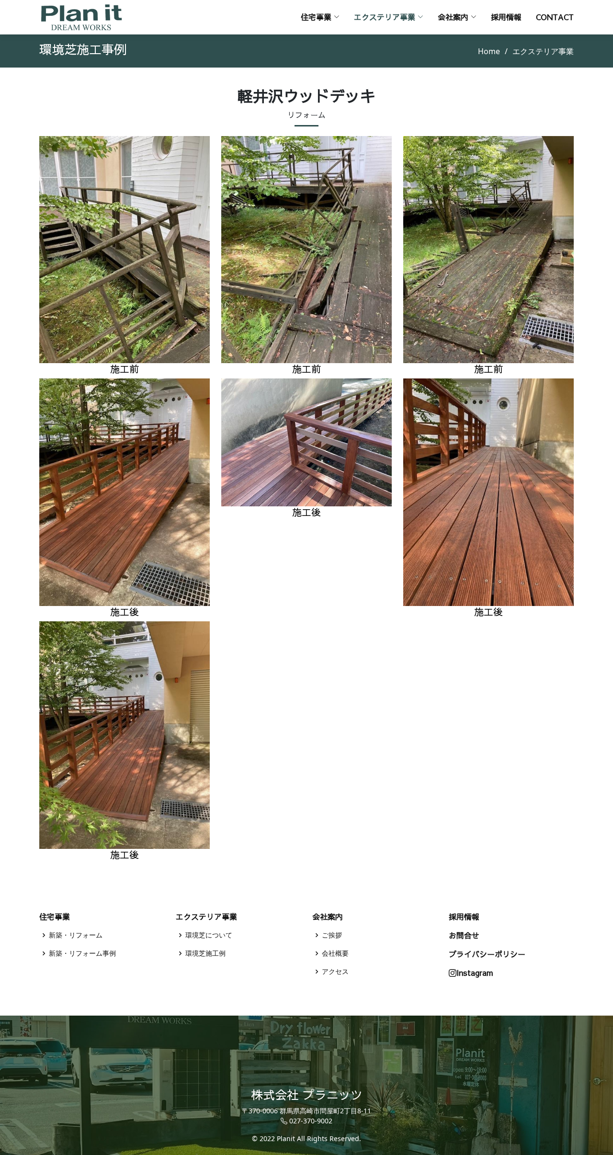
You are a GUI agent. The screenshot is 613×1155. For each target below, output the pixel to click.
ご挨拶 (332, 935)
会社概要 (335, 953)
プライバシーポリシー (487, 954)
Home (489, 51)
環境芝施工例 (205, 953)
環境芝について (208, 935)
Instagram (474, 973)
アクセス (335, 971)
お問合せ (464, 935)
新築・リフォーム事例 (82, 953)
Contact (555, 16)
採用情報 (506, 16)
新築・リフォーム (75, 935)
